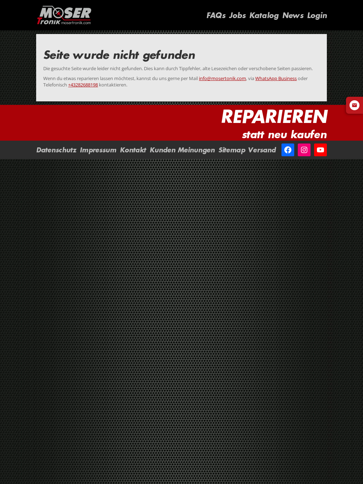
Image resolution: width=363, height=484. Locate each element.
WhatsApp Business (276, 78)
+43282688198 (83, 84)
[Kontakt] (354, 105)
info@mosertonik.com (222, 78)
